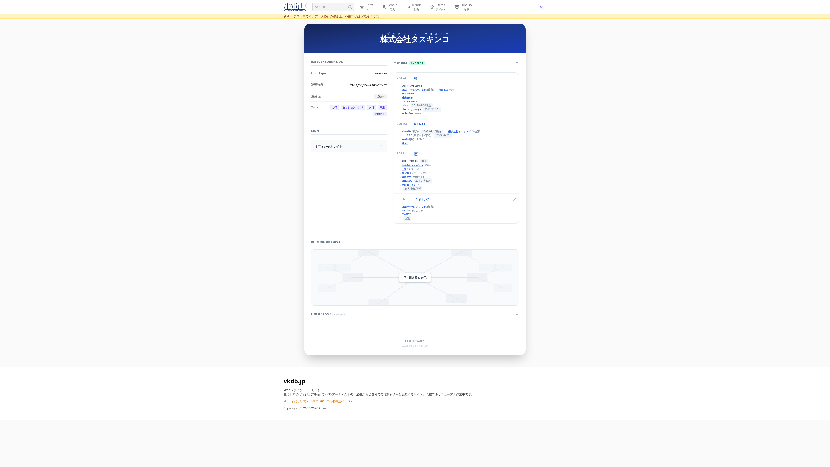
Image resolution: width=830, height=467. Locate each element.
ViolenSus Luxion (411, 113)
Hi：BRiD (407, 135)
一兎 (404, 169)
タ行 (371, 107)
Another (407, 210)
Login (542, 7)
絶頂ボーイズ (409, 185)
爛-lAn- (406, 172)
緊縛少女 (406, 176)
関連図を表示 (418, 277)
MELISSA (407, 180)
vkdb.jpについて (295, 401)
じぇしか (421, 199)
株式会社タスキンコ (412, 165)
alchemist (407, 97)
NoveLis (406, 131)
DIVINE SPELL (409, 101)
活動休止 (380, 114)
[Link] (514, 199)
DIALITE (406, 214)
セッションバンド (353, 107)
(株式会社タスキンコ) (413, 89)
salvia (405, 105)
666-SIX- (444, 89)
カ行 (334, 107)
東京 (382, 107)
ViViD (405, 139)
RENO (419, 123)
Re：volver (408, 93)
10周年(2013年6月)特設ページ (329, 401)
